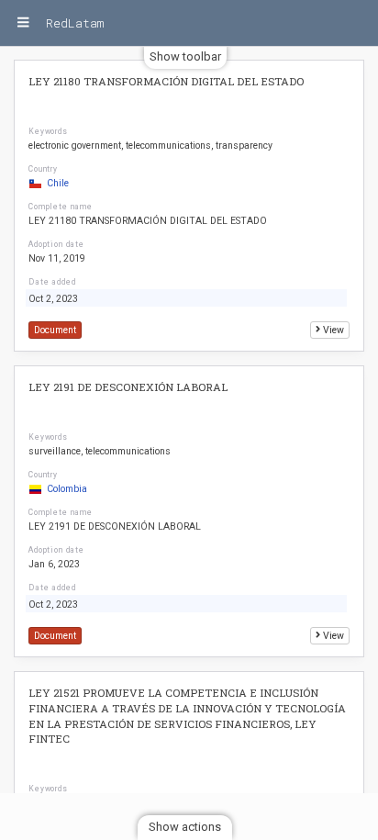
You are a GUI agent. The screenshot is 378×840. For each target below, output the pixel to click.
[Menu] (23, 23)
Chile (58, 183)
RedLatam (75, 23)
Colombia (67, 489)
